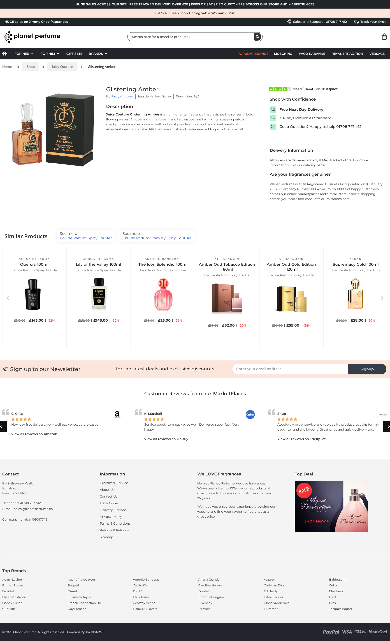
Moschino (283, 54)
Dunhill (204, 591)
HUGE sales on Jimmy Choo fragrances (36, 22)
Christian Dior (274, 585)
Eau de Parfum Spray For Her (86, 235)
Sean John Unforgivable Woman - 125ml (203, 13)
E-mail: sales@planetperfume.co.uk (29, 509)
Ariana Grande (209, 579)
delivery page (314, 165)
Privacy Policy (111, 517)
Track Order (109, 503)
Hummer (271, 609)
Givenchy (205, 603)
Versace (377, 54)
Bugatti (73, 585)
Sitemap (106, 537)
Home (7, 66)
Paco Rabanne (312, 54)
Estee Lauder (273, 597)
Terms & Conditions (115, 523)
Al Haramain (227, 259)
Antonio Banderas (163, 259)
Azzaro (269, 579)
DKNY (137, 591)
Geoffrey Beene (144, 603)
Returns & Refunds (114, 530)
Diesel (72, 591)
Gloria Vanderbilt (276, 603)
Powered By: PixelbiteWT (85, 632)
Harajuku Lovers (145, 609)
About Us (107, 490)
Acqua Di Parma (34, 259)
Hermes (204, 609)
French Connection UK (84, 603)
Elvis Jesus (141, 597)
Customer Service (114, 483)
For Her (52, 270)
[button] (24, 53)
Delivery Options (113, 510)
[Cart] (384, 36)
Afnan (356, 259)
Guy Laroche (77, 609)
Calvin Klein (142, 585)
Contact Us (108, 496)
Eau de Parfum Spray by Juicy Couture (157, 235)
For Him (373, 270)
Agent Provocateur (81, 579)
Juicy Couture (62, 66)
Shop (31, 66)
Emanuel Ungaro (211, 597)
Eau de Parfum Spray (154, 96)
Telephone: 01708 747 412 (21, 503)
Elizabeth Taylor (79, 597)
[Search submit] (257, 37)
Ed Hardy (271, 591)
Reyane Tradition (347, 54)
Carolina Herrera (210, 585)
